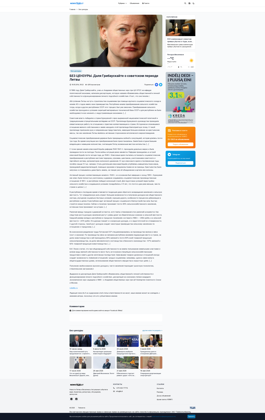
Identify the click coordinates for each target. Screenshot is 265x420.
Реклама (160, 392)
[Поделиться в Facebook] (156, 84)
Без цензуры (83, 9)
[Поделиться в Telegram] (160, 84)
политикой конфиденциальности (163, 416)
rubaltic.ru (74, 288)
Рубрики (121, 3)
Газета (146, 3)
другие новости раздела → (152, 330)
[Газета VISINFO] (189, 3)
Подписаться (181, 163)
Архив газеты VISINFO (165, 399)
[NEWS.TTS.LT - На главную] (77, 3)
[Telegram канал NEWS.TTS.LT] (71, 399)
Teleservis (81, 408)
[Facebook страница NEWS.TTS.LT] (76, 399)
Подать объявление (180, 144)
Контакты (160, 388)
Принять (191, 416)
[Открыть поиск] (185, 3)
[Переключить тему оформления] (193, 3)
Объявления (134, 3)
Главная (72, 9)
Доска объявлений (163, 396)
